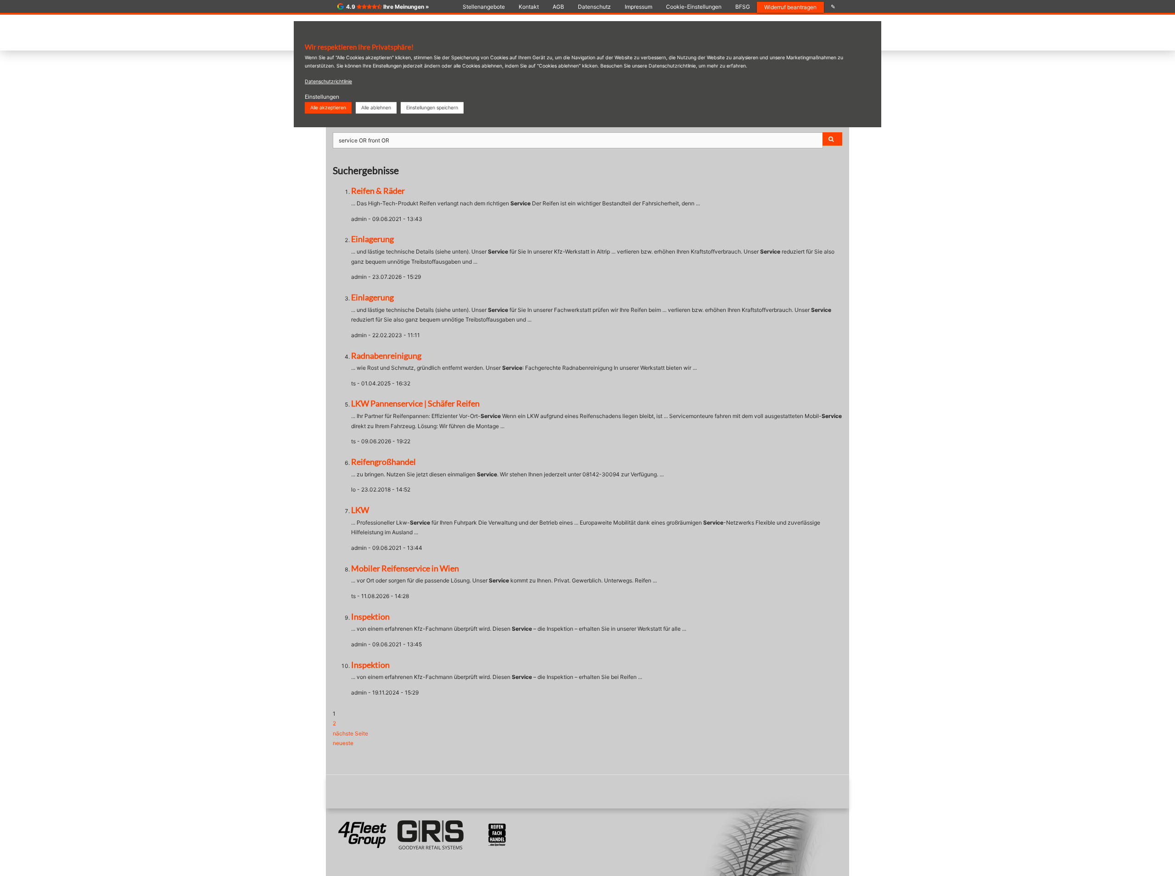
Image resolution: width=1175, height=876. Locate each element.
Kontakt (529, 6)
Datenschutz (594, 6)
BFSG (742, 6)
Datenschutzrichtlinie (328, 82)
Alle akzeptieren (328, 108)
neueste (343, 743)
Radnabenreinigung (386, 355)
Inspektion (370, 616)
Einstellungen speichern (432, 108)
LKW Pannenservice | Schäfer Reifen (415, 403)
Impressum (638, 6)
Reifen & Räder (378, 191)
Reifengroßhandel (383, 462)
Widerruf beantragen (790, 7)
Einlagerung (372, 239)
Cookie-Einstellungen (694, 6)
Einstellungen (322, 96)
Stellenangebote (484, 6)
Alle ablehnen (376, 108)
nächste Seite (350, 733)
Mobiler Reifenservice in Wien (405, 568)
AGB (558, 6)
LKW (360, 510)
